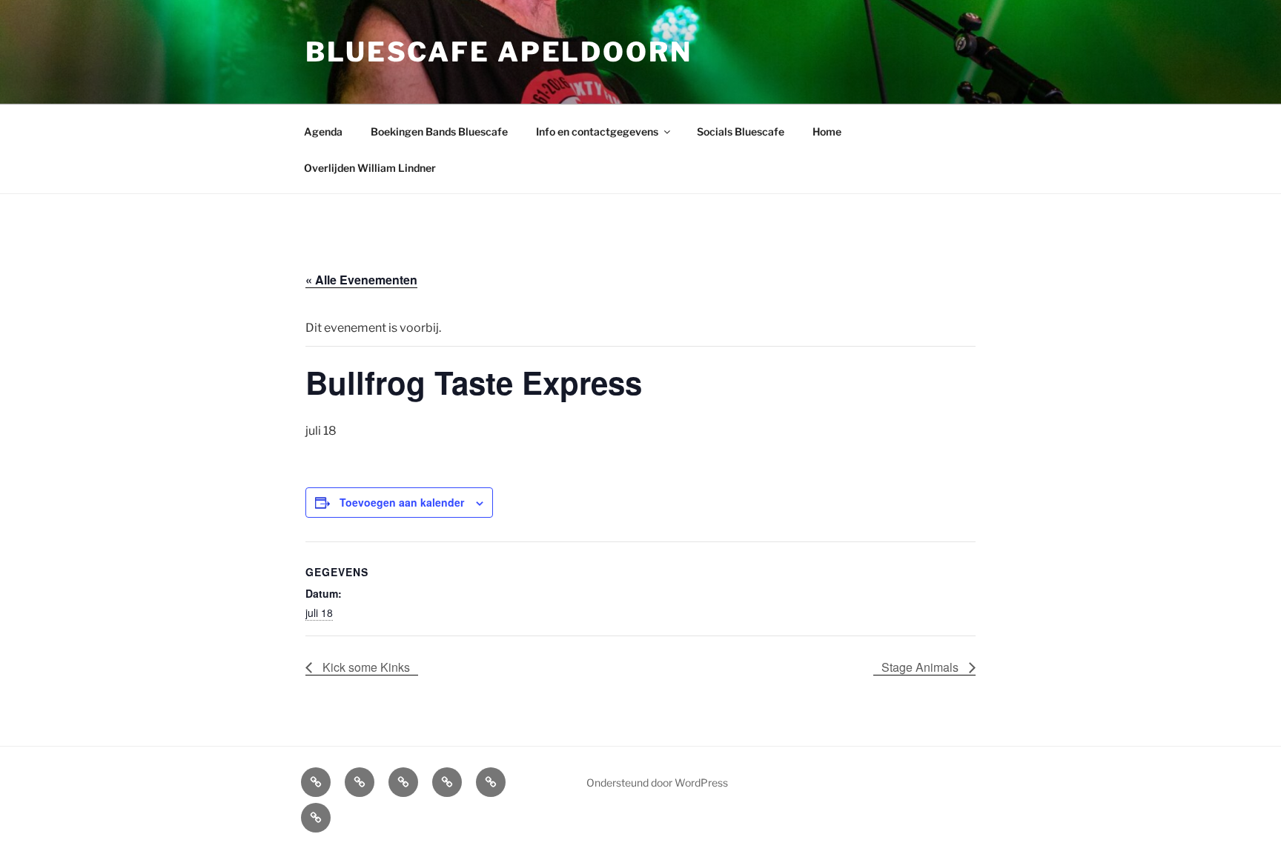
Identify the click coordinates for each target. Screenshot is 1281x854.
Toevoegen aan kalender (402, 502)
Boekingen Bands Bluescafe (439, 131)
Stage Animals (921, 666)
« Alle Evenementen (361, 279)
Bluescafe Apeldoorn (498, 52)
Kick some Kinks (365, 666)
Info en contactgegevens (597, 131)
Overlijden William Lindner (370, 167)
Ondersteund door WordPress (657, 782)
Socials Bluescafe (740, 131)
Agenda (323, 131)
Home (826, 131)
